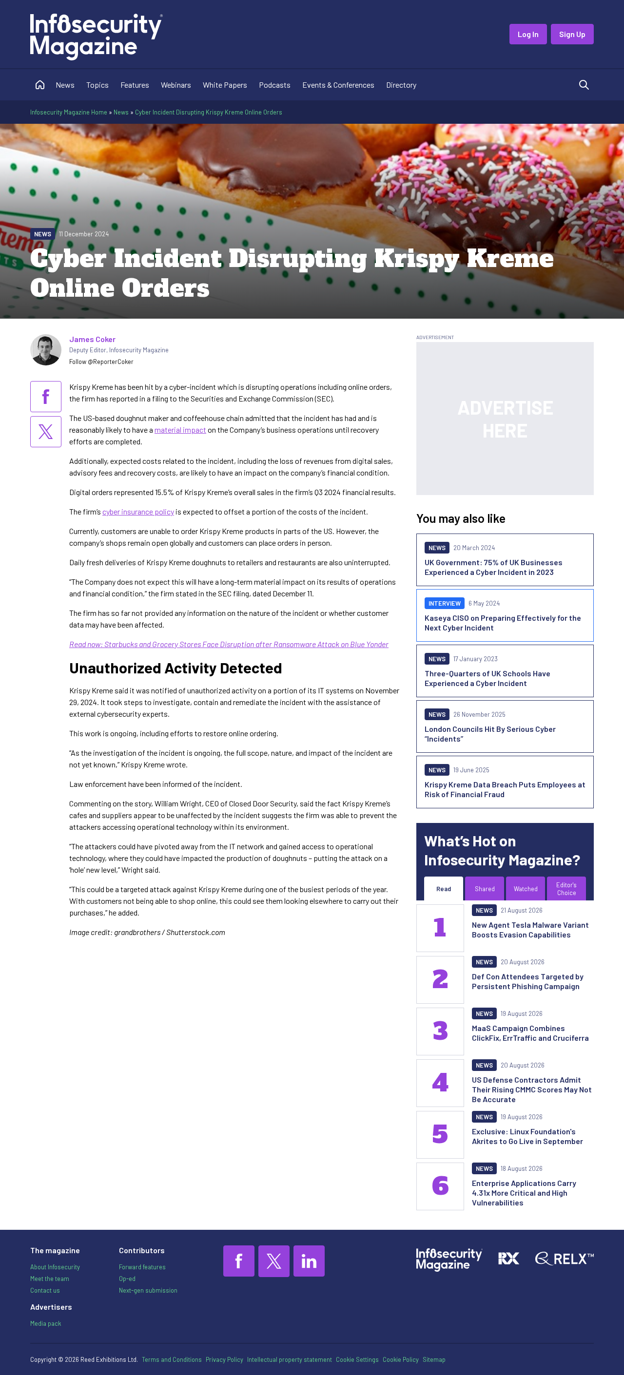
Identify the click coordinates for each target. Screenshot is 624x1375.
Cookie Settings (357, 1359)
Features (134, 84)
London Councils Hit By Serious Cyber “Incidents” (490, 733)
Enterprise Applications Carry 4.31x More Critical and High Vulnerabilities (524, 1192)
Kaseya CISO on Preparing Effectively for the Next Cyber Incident (503, 622)
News (65, 84)
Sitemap (434, 1359)
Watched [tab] (526, 889)
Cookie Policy (401, 1359)
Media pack (45, 1323)
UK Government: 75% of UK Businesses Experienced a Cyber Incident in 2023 (494, 566)
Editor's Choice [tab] (566, 889)
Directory (401, 84)
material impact (180, 429)
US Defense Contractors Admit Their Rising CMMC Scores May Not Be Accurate (532, 1089)
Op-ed (127, 1278)
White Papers (225, 84)
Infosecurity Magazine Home (68, 112)
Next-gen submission (148, 1290)
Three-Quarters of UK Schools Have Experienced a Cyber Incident (487, 678)
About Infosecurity (55, 1267)
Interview (445, 603)
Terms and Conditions (172, 1359)
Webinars (176, 84)
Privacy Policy (224, 1359)
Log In (528, 33)
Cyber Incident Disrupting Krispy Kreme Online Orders (208, 112)
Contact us (45, 1290)
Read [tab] (443, 889)
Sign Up (572, 33)
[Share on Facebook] (45, 396)
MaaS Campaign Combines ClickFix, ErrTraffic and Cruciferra (530, 1032)
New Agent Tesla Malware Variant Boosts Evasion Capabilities (530, 929)
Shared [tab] (485, 889)
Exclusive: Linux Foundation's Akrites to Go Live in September (527, 1136)
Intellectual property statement (289, 1359)
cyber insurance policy (138, 511)
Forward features (142, 1267)
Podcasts (275, 84)
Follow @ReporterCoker (101, 361)
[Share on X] (45, 431)
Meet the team (49, 1278)
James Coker (92, 339)
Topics (97, 84)
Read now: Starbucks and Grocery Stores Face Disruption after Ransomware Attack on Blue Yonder (229, 644)
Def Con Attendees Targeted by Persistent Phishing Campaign (528, 981)
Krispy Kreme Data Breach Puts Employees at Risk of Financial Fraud (505, 789)
